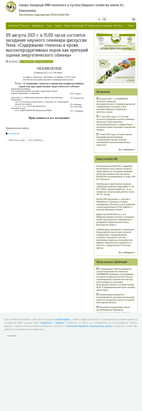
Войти (131, 26)
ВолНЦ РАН (13, 26)
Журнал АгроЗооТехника (74, 26)
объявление (13, 133)
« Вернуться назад (16, 139)
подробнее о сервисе (52, 323)
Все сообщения (36, 139)
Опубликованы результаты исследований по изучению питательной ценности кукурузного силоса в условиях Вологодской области (115, 298)
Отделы (58, 26)
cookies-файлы (62, 319)
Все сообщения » (127, 149)
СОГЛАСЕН (11, 335)
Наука (49, 26)
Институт (26, 26)
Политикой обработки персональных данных (89, 326)
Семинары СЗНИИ (45, 61)
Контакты (118, 26)
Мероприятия (38, 26)
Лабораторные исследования (100, 26)
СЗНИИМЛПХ (27, 61)
